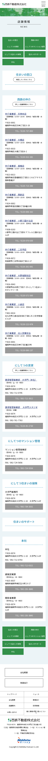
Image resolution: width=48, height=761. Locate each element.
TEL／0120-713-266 (24, 185)
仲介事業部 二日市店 (15, 249)
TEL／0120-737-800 (24, 131)
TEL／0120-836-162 (24, 211)
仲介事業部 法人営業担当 (18, 333)
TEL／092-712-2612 (24, 398)
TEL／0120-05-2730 (24, 426)
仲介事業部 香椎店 (14, 165)
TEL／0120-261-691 (24, 266)
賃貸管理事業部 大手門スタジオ (21, 407)
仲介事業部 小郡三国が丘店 (19, 220)
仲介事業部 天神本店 (15, 113)
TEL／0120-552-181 (24, 157)
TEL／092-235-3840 (24, 589)
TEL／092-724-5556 (24, 468)
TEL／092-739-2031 (24, 506)
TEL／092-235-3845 (24, 615)
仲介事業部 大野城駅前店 (18, 275)
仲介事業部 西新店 (14, 194)
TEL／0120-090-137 (24, 350)
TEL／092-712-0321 (24, 565)
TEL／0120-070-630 (24, 240)
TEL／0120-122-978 (24, 324)
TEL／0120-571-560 (24, 295)
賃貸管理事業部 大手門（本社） (21, 379)
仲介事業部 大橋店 (14, 139)
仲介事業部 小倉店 (14, 304)
